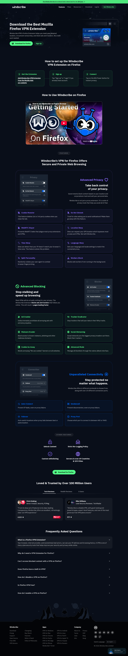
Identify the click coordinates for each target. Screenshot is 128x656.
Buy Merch (28, 633)
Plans (69, 7)
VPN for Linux (61, 633)
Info (75, 638)
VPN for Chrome (47, 636)
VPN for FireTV (61, 636)
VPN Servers (14, 643)
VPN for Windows (47, 631)
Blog (84, 636)
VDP (84, 633)
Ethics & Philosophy (31, 641)
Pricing (12, 633)
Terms (76, 633)
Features (62, 7)
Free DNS (13, 641)
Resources (77, 7)
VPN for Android (62, 631)
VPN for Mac (46, 633)
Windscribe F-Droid (48, 646)
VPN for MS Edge (47, 641)
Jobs (75, 636)
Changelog (28, 631)
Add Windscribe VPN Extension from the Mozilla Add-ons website (29, 80)
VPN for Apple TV (62, 638)
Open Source (14, 638)
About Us (77, 631)
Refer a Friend (29, 638)
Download (88, 7)
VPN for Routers (62, 643)
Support (12, 636)
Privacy (85, 631)
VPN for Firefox (47, 638)
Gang (84, 638)
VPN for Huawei (62, 641)
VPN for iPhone (47, 643)
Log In (97, 7)
